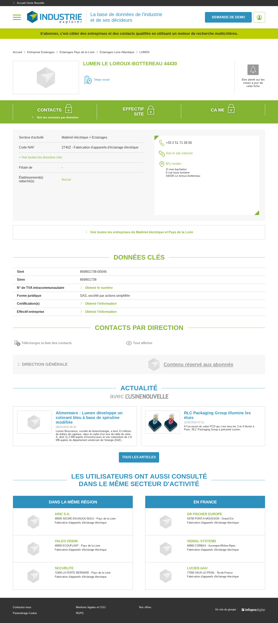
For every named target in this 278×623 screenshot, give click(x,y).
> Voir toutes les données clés (40, 157)
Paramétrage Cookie (25, 613)
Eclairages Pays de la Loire (77, 52)
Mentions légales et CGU (90, 607)
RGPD (79, 613)
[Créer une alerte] (253, 69)
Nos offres (145, 607)
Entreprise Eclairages (41, 52)
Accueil (17, 52)
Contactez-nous (22, 607)
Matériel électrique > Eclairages (84, 137)
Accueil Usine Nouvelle (30, 2)
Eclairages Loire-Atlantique (117, 52)
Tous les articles (139, 457)
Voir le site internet (179, 153)
